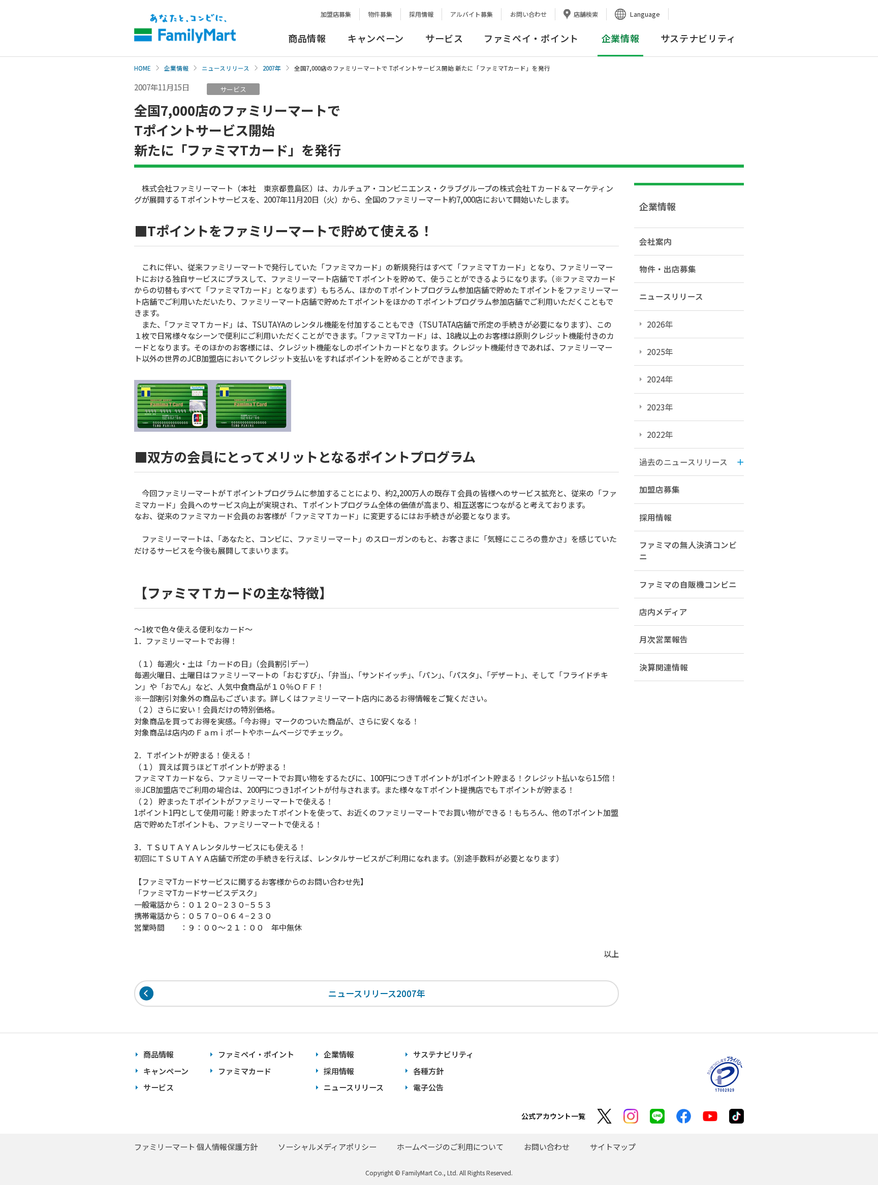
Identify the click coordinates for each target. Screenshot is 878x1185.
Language (645, 14)
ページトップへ (845, 1152)
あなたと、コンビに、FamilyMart (185, 28)
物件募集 (380, 14)
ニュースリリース (225, 68)
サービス (444, 38)
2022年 (660, 434)
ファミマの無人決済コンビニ (688, 550)
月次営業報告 (663, 639)
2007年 (272, 68)
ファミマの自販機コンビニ (688, 584)
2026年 (660, 324)
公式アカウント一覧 (553, 1116)
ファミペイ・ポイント (531, 38)
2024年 (660, 379)
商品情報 (307, 38)
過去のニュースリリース (683, 461)
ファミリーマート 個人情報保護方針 (196, 1146)
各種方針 (428, 1071)
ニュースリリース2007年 (376, 993)
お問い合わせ (528, 14)
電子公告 (428, 1087)
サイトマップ (613, 1146)
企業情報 (176, 68)
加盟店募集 (336, 14)
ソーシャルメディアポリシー (327, 1146)
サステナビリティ (698, 38)
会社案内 (655, 241)
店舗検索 (586, 14)
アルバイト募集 (471, 14)
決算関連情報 (663, 666)
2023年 (660, 406)
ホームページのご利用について (450, 1146)
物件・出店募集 (667, 268)
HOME (142, 68)
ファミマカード (244, 1071)
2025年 (660, 351)
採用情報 (421, 14)
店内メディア (663, 611)
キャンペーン (376, 38)
